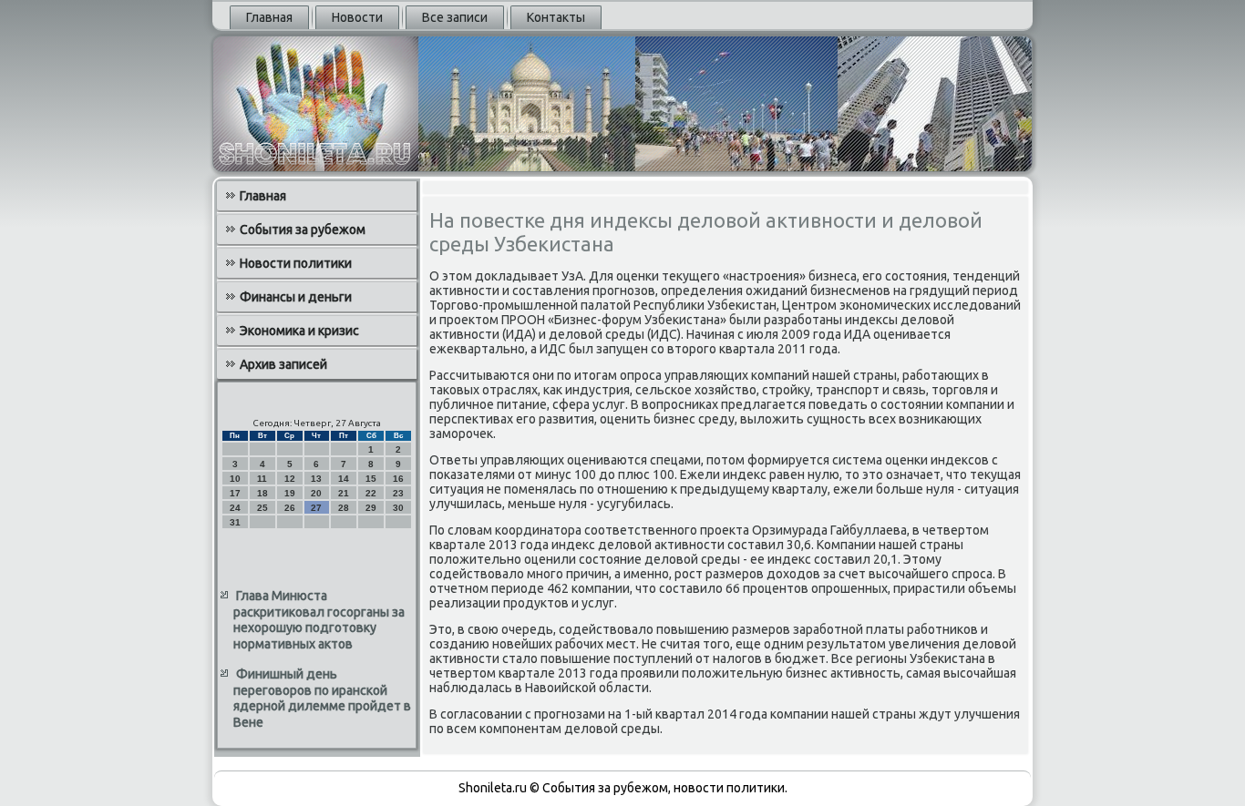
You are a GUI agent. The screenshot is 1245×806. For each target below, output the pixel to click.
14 (343, 479)
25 (262, 508)
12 (289, 479)
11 (262, 479)
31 (235, 522)
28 (343, 508)
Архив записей (283, 364)
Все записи (455, 17)
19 (289, 493)
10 (235, 479)
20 (316, 493)
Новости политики (296, 263)
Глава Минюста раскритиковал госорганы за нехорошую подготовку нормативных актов (319, 619)
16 (398, 479)
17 (235, 493)
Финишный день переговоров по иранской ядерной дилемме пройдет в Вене (322, 698)
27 (316, 508)
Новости (357, 17)
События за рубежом (302, 229)
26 (289, 508)
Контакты (556, 17)
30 (398, 508)
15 (370, 479)
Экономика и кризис (299, 330)
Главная (269, 17)
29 (370, 508)
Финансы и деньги (296, 297)
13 (316, 479)
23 (398, 493)
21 (343, 493)
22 (370, 493)
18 (262, 493)
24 (235, 508)
